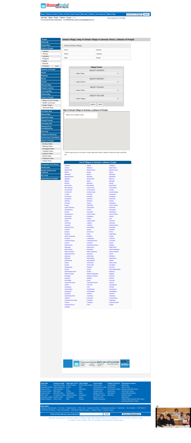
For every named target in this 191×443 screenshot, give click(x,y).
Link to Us (90, 420)
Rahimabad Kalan (115, 269)
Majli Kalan (90, 247)
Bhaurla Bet (90, 179)
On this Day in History (114, 389)
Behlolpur (112, 174)
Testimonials (52, 417)
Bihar (68, 399)
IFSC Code (81, 408)
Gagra (67, 205)
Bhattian (67, 179)
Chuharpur (68, 196)
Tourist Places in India (99, 387)
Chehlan (89, 194)
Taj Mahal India (97, 391)
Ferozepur (46, 66)
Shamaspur (113, 289)
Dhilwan (67, 201)
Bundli (111, 183)
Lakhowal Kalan (70, 240)
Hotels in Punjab (47, 141)
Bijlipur (67, 181)
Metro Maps (57, 391)
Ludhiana (62, 17)
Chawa (67, 194)
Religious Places (98, 393)
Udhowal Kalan (114, 302)
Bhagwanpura (69, 176)
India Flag (44, 385)
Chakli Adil (68, 192)
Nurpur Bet (90, 265)
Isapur (67, 221)
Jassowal (68, 223)
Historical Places (98, 389)
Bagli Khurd (68, 170)
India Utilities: (45, 406)
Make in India (126, 387)
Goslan (67, 212)
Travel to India (97, 383)
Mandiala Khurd (70, 254)
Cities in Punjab (47, 48)
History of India (45, 389)
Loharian (90, 243)
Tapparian (113, 300)
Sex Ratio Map (46, 111)
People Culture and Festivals (48, 171)
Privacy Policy (127, 417)
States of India (51, 14)
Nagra (67, 263)
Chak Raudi (68, 190)
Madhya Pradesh (71, 395)
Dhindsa (89, 201)
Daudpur (90, 196)
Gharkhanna (69, 210)
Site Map (84, 420)
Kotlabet (89, 236)
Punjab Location (47, 88)
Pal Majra (112, 265)
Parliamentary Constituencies (47, 127)
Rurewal (112, 280)
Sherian (89, 293)
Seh (88, 287)
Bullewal (89, 183)
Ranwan (112, 276)
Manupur (67, 256)
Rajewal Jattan (69, 274)
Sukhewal (90, 296)
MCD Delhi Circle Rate (48, 410)
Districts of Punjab (48, 69)
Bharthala (112, 176)
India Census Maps (63, 410)
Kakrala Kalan (114, 225)
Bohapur (112, 181)
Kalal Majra (90, 227)
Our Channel (100, 14)
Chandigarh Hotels (48, 149)
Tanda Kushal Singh (71, 300)
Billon (89, 181)
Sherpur (112, 293)
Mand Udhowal (114, 251)
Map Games (111, 393)
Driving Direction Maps (108, 408)
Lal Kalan (112, 240)
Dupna (89, 203)
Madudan (68, 247)
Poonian (112, 267)
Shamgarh (68, 291)
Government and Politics (50, 138)
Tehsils (44, 82)
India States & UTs (72, 383)
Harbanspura (69, 214)
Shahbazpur (91, 289)
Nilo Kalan (90, 263)
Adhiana (67, 165)
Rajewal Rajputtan (92, 274)
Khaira (89, 229)
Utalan (112, 304)
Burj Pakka (90, 185)
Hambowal (113, 212)
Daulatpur (113, 196)
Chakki (112, 190)
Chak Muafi (113, 187)
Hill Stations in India (99, 395)
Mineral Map (45, 114)
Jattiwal (89, 223)
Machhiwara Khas (92, 245)
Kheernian (90, 232)
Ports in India (57, 399)
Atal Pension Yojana (128, 391)
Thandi (67, 302)
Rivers (43, 79)
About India (44, 383)
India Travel (75, 14)
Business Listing (108, 410)
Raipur (89, 271)
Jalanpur (112, 221)
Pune (80, 391)
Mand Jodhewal (92, 251)
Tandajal (89, 300)
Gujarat (68, 387)
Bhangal (89, 176)
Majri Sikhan (69, 249)
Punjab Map (45, 45)
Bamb (111, 172)
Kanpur (81, 397)
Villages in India (96, 410)
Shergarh (68, 293)
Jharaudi (112, 223)
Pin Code (44, 175)
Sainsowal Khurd (92, 282)
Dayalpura (68, 198)
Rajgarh (112, 274)
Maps (43, 14)
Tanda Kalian (113, 298)
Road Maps (121, 408)
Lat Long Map (46, 91)
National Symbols (46, 399)
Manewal (90, 254)
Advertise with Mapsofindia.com (131, 414)
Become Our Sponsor (101, 417)
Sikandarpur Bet (70, 296)
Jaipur (81, 393)
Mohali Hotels (47, 156)
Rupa (89, 280)
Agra (80, 387)
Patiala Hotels (47, 161)
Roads (43, 72)
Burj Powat (113, 185)
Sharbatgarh (91, 291)
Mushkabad (68, 260)
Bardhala (68, 174)
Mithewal (67, 258)
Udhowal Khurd (69, 304)
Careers (79, 420)
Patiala (45, 61)
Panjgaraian (68, 267)
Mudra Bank (125, 397)
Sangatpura (113, 285)
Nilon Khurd (113, 263)
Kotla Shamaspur (70, 236)
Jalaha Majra (91, 221)
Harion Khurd (114, 214)
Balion (89, 172)
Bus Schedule (131, 408)
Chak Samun (91, 190)
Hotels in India (97, 385)
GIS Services (111, 387)
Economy (44, 131)
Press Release (98, 420)
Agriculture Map (47, 117)
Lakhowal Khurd (92, 240)
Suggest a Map (91, 417)
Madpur (112, 245)
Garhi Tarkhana (69, 207)
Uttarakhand (70, 397)
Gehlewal (112, 207)
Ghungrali (113, 210)
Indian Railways (58, 389)
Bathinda (45, 63)
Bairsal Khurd (114, 170)
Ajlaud (89, 165)
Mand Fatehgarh (114, 249)
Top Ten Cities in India (85, 385)
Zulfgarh (67, 307)
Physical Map (46, 85)
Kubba (112, 236)
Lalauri (67, 243)
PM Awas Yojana (127, 395)
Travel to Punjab (47, 97)
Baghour (89, 168)
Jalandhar (46, 56)
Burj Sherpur (69, 187)
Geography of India (46, 387)
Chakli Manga (114, 192)
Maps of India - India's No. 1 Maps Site (43, 5)
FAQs (76, 417)
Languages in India (46, 397)
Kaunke (67, 229)
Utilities (92, 14)
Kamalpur (112, 227)
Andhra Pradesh (71, 385)
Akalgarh (112, 165)
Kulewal (67, 238)
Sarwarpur (68, 287)
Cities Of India (83, 383)
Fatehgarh (113, 203)
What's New (111, 14)
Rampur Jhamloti (92, 276)
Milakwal (112, 256)
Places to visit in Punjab (50, 100)
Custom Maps (112, 385)
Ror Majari (68, 280)
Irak (111, 218)
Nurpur (67, 265)
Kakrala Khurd (69, 227)
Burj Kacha (68, 185)
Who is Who (44, 395)
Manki (111, 254)
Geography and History (50, 164)
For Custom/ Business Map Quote (51, 20)
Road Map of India (59, 385)
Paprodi (89, 267)
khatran (67, 232)
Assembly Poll (46, 123)
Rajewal (112, 271)
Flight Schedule (71, 408)
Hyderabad (82, 389)
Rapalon (67, 278)
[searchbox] (134, 14)
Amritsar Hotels (48, 144)
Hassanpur (68, 216)
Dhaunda (112, 198)
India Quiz (111, 395)
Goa (67, 389)
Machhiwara (68, 245)
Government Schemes (129, 383)
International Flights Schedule (80, 410)
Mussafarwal (91, 260)
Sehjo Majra (68, 289)
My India (84, 14)
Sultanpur (112, 296)
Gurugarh (90, 212)
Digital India (125, 385)
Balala (67, 172)
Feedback (73, 420)
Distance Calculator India (48, 408)
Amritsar (45, 54)
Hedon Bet (68, 218)
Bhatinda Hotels (48, 146)
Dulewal (67, 203)
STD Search (141, 408)
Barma (89, 174)
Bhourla (112, 179)
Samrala (68, 17)
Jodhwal (89, 225)
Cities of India (64, 14)
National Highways (59, 387)
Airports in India (58, 397)
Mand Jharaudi (69, 251)
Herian (89, 218)
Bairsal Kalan (91, 170)
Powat (67, 269)
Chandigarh (82, 395)
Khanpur (112, 229)
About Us (134, 417)
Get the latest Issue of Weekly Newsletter (113, 420)
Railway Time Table (93, 408)
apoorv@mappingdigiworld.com (84, 20)
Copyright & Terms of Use (115, 417)
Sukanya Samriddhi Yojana (130, 389)
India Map (44, 17)
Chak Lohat (90, 187)
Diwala (112, 201)
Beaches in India (98, 397)
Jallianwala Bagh (48, 108)
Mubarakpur (91, 258)
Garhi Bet (90, 205)
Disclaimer (70, 417)
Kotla (88, 234)
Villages (50, 17)
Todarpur (90, 302)
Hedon (112, 216)
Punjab (56, 17)
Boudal (67, 183)
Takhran (67, 298)
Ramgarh (68, 276)
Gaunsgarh (90, 207)
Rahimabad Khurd (70, 271)
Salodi (67, 285)
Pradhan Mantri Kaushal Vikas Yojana (133, 399)
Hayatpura (90, 216)
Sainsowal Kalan (70, 282)
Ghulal (89, 210)
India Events (111, 391)
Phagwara (46, 59)
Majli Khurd (113, 247)
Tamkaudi (90, 298)
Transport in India (58, 383)
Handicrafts (45, 167)
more (56, 66)
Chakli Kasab (91, 192)
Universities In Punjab (49, 178)
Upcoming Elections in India (130, 401)
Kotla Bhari (113, 234)
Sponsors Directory (61, 417)
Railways (44, 76)
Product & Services (114, 383)
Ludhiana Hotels (48, 153)
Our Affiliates (82, 417)
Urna (88, 304)
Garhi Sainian (114, 205)
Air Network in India (59, 395)
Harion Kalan (91, 214)
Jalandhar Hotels (48, 151)
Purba (89, 269)
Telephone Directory (48, 134)
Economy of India (46, 391)
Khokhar (67, 234)
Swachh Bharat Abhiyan (129, 393)
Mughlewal (113, 258)
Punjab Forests (47, 120)
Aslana (67, 168)
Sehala (112, 287)
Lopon (111, 243)
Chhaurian (113, 194)
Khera (111, 232)
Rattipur (89, 278)
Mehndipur (90, 256)
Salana (112, 282)
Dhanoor (90, 198)
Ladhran (112, 238)
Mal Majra (90, 249)
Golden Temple (47, 105)
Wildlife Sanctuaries (49, 103)
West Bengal (70, 393)
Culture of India (45, 393)
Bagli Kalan (113, 168)
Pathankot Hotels (48, 158)
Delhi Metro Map (58, 393)
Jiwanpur (68, 225)
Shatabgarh (113, 291)
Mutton (112, 260)
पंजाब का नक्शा (44, 42)
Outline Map (45, 94)
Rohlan (112, 278)
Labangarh (90, 238)
